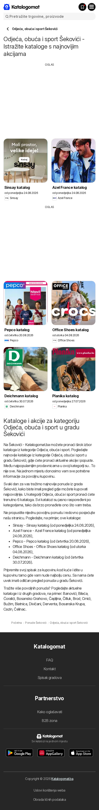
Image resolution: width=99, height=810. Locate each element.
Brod (76, 598)
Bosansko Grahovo (32, 598)
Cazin (7, 609)
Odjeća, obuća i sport (53, 449)
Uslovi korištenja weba (49, 790)
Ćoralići (9, 598)
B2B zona (49, 720)
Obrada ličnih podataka (49, 799)
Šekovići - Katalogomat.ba (29, 444)
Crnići (86, 598)
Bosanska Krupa (71, 604)
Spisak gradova (50, 677)
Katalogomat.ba (62, 779)
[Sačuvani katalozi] (82, 7)
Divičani (35, 604)
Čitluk (67, 598)
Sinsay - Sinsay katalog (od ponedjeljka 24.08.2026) (53, 525)
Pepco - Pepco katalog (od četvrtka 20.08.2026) (51, 541)
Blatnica (21, 604)
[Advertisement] (49, 99)
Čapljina (55, 598)
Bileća (82, 593)
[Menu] (92, 7)
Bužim (8, 604)
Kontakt (49, 668)
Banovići (69, 593)
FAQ (49, 660)
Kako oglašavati (49, 711)
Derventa (50, 604)
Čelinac (19, 609)
